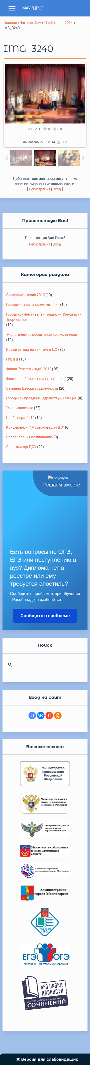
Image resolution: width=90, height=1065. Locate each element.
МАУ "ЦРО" (32, 8)
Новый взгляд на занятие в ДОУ (33, 350)
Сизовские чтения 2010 (25, 295)
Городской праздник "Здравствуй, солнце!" (41, 398)
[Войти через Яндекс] (49, 715)
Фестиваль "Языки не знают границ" (36, 379)
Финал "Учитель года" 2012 (28, 369)
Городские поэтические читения (33, 305)
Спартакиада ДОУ (21, 447)
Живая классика (19, 408)
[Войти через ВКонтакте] (40, 715)
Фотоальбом (30, 23)
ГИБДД (12, 359)
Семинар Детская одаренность (32, 388)
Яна (64, 142)
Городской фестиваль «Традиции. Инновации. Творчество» (44, 317)
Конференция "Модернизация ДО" (35, 427)
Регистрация (39, 189)
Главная (10, 23)
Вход (57, 189)
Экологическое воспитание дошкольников (41, 335)
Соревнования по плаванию (29, 437)
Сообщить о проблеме (45, 615)
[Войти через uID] (32, 715)
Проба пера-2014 (58, 23)
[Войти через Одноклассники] (58, 715)
